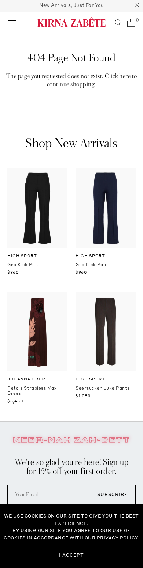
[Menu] (12, 23)
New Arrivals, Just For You (71, 5)
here (125, 76)
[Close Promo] (137, 6)
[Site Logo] (71, 22)
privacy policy (117, 538)
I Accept (71, 555)
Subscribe (112, 494)
